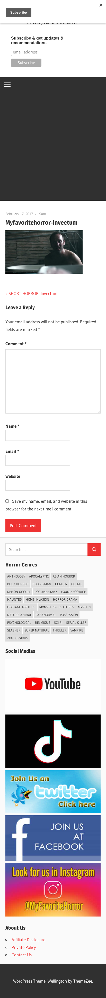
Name (12, 426)
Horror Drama (65, 599)
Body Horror (18, 584)
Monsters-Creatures (56, 607)
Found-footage (73, 592)
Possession (69, 615)
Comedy (61, 584)
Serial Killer (76, 622)
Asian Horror (64, 576)
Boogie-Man (41, 584)
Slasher (14, 630)
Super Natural (36, 630)
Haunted (14, 599)
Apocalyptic (39, 576)
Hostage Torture (21, 607)
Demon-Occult (19, 592)
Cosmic (77, 584)
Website (12, 476)
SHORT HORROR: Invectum (32, 293)
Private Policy (24, 947)
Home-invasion (37, 599)
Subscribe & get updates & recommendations (37, 40)
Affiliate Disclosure (28, 939)
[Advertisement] (53, 148)
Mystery (85, 607)
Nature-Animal (19, 615)
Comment (15, 343)
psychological (19, 622)
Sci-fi (58, 622)
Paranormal (46, 615)
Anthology (16, 576)
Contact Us (22, 954)
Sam (42, 214)
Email (12, 451)
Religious (42, 622)
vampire (76, 630)
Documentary (45, 592)
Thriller (60, 630)
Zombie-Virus (17, 638)
